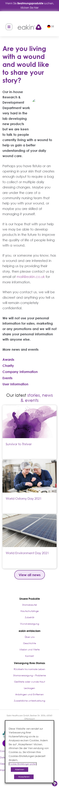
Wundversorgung (29, 623)
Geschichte (29, 643)
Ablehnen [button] (19, 769)
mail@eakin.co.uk (31, 277)
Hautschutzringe (29, 611)
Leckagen (29, 688)
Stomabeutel (29, 604)
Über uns (29, 637)
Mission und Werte (30, 649)
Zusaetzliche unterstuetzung (29, 700)
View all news (29, 575)
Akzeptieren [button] (24, 776)
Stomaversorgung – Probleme (29, 675)
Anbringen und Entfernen (29, 694)
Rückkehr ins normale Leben (29, 669)
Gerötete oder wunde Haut (29, 681)
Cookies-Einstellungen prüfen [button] (22, 764)
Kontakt (29, 655)
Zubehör (29, 617)
